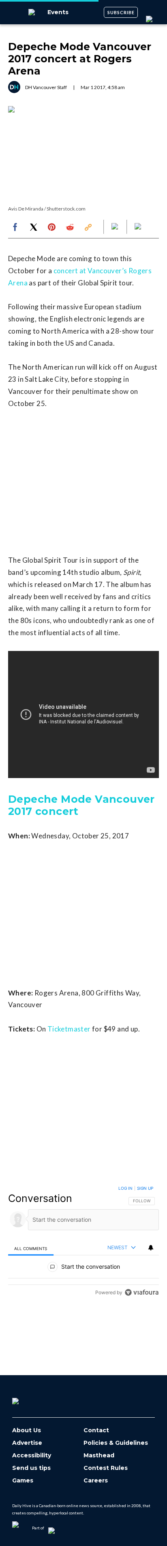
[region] (83, 1242)
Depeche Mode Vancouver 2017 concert (81, 805)
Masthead (99, 1455)
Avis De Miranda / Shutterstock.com (47, 209)
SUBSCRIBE (121, 12)
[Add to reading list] (139, 227)
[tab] (31, 1248)
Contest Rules (106, 1468)
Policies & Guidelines (116, 1443)
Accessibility (31, 1455)
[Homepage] (28, 1398)
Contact (96, 1430)
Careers (96, 1480)
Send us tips (31, 1468)
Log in (125, 1188)
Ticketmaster (69, 1029)
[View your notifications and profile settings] (151, 1248)
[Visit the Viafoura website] (141, 1292)
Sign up (145, 1188)
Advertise (27, 1443)
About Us (26, 1430)
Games (22, 1480)
